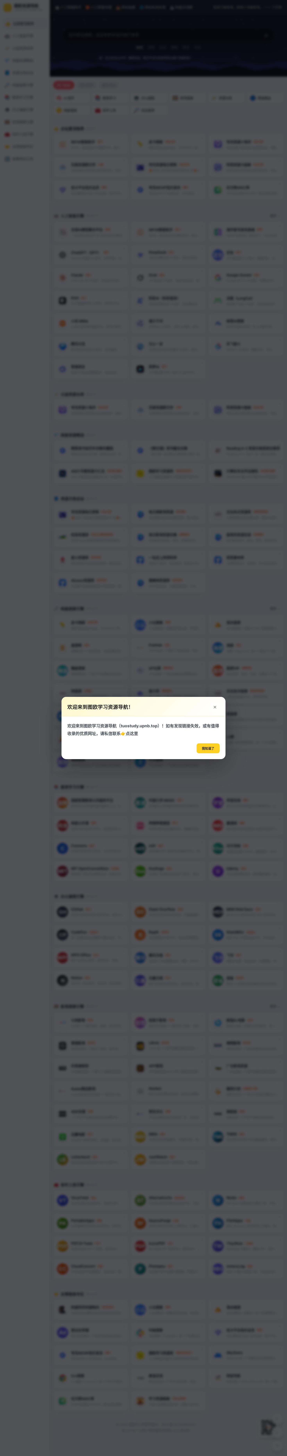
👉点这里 (129, 733)
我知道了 (208, 748)
